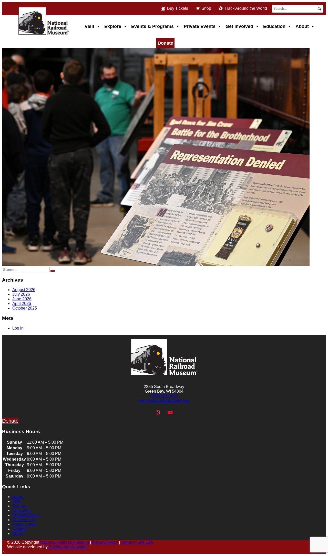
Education (274, 26)
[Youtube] (170, 412)
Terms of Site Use (137, 542)
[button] (319, 9)
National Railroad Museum (64, 542)
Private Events (200, 26)
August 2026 (23, 289)
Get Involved (239, 26)
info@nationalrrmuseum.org (164, 400)
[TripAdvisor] (182, 412)
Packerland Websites (68, 547)
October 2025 (24, 308)
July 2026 (21, 294)
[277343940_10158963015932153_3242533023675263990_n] (156, 265)
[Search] (52, 271)
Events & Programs (152, 26)
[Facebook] (146, 412)
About (302, 26)
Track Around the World (245, 8)
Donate (165, 43)
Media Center (24, 524)
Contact (19, 529)
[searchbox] (297, 9)
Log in (18, 328)
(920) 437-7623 (164, 396)
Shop (206, 8)
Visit (89, 26)
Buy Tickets (177, 8)
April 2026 (21, 303)
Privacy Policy (105, 542)
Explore (112, 26)
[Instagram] (158, 412)
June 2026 (22, 299)
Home (17, 496)
